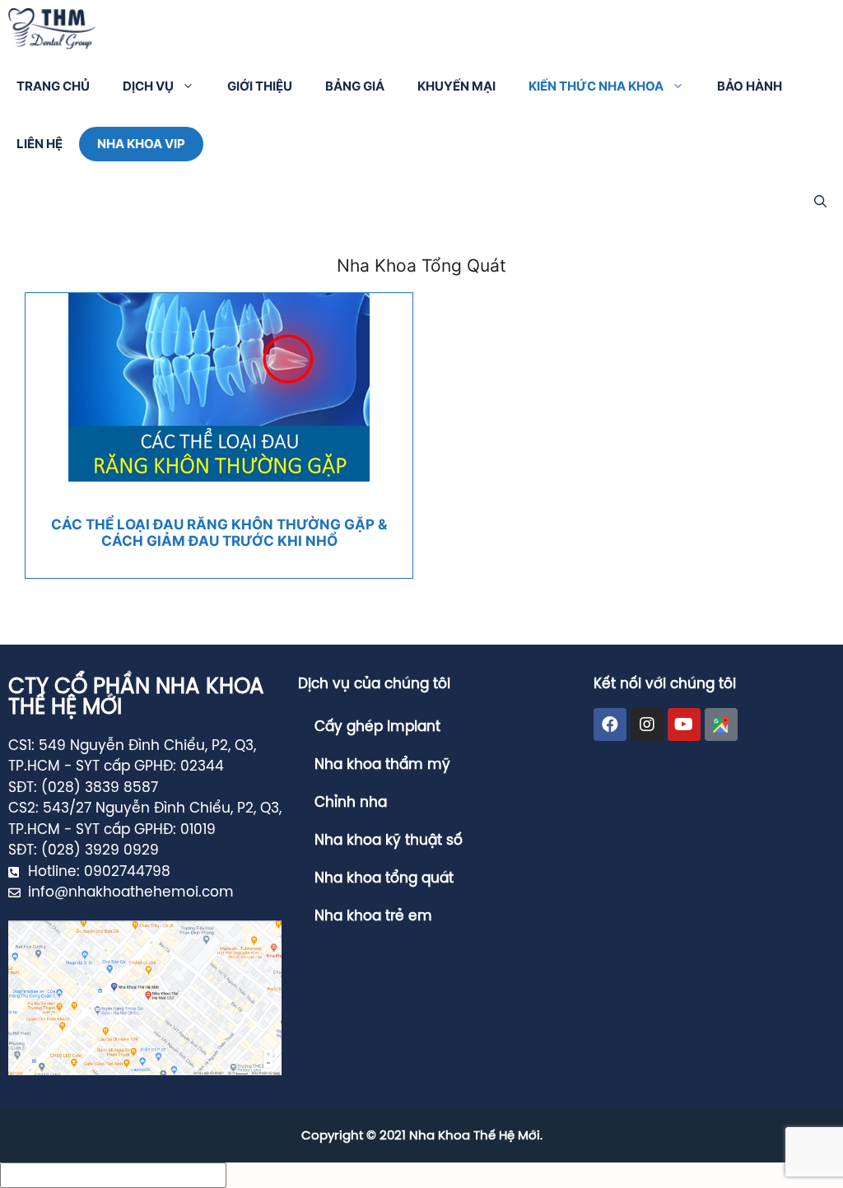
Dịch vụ (148, 86)
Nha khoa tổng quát (384, 878)
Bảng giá (354, 86)
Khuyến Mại (456, 86)
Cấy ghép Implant (377, 727)
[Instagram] (647, 724)
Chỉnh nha (350, 802)
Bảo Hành (749, 86)
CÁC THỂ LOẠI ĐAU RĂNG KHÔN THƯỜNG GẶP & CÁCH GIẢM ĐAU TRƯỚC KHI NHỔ (219, 532)
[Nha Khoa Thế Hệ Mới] (51, 29)
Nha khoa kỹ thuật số (388, 840)
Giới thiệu (259, 86)
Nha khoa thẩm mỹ (382, 764)
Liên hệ (39, 143)
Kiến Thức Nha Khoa (596, 86)
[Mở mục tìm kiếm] (820, 202)
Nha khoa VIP (141, 143)
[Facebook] (610, 724)
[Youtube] (684, 724)
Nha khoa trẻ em (373, 916)
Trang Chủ (53, 86)
